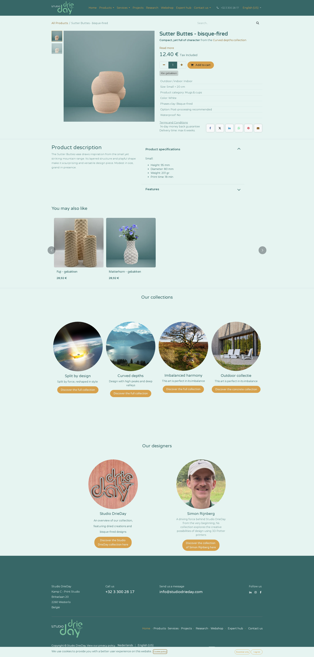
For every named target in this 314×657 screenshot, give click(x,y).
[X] (220, 128)
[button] (68, 76)
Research (202, 628)
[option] (157, 250)
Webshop (217, 628)
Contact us (255, 628)
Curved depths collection (230, 40)
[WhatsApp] (239, 128)
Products (160, 628)
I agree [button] (256, 652)
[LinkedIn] (229, 128)
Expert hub (235, 628)
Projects (186, 628)
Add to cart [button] (202, 65)
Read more (166, 48)
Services (173, 628)
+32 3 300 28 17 (119, 592)
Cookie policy (160, 651)
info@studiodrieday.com (181, 592)
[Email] (258, 128)
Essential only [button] (242, 652)
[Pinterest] (248, 128)
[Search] (257, 23)
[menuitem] (92, 8)
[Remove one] (163, 65)
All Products (60, 23)
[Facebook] (210, 128)
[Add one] (181, 65)
